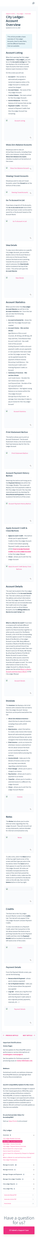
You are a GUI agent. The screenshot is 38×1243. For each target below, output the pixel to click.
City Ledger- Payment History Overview (14, 1146)
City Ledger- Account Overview (15, 21)
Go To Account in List (15, 200)
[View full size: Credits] (19, 954)
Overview (28, 14)
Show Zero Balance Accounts (19, 144)
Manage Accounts (9, 1165)
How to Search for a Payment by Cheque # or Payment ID (18, 1154)
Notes (9, 817)
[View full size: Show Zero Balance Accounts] (19, 168)
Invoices (10, 701)
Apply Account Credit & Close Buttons (16, 529)
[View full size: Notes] (19, 843)
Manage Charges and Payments (13, 1174)
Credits (10, 909)
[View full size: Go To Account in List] (19, 230)
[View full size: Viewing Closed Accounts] (19, 192)
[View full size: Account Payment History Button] (19, 512)
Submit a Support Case (20, 1230)
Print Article (7, 1204)
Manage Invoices (9, 1170)
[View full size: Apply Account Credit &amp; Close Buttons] (19, 572)
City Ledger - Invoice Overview (12, 1144)
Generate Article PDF (10, 1199)
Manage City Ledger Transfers (13, 1179)
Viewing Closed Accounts (17, 176)
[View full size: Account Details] (19, 687)
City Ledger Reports (10, 1184)
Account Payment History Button (17, 474)
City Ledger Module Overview (11, 1139)
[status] (19, 41)
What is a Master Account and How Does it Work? (17, 1157)
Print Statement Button (17, 432)
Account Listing (14, 53)
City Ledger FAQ (9, 1189)
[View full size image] (19, 895)
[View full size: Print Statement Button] (19, 459)
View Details (11, 245)
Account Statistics (15, 302)
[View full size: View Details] (19, 286)
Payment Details (13, 967)
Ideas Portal (13, 1121)
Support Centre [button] (7, 1)
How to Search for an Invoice (11, 1151)
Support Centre (10, 14)
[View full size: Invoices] (19, 803)
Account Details (14, 586)
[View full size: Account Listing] (19, 129)
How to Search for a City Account (12, 1149)
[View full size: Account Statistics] (19, 418)
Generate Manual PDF (10, 1195)
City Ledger (20, 14)
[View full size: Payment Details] (19, 1016)
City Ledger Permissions (10, 1160)
